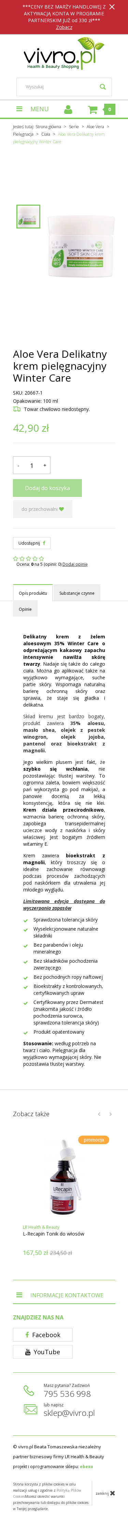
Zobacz (64, 27)
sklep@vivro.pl (69, 1412)
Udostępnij (29, 543)
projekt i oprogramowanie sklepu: (53, 1466)
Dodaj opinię (75, 564)
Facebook (45, 1335)
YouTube (46, 1352)
